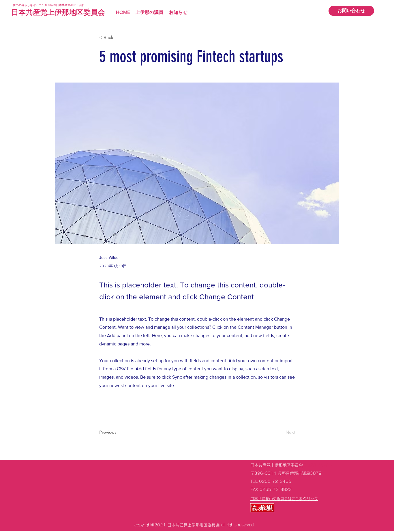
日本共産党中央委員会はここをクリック (284, 499)
